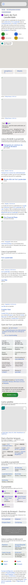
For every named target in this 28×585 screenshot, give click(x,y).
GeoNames (5, 381)
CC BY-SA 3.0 (12, 203)
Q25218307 (18, 372)
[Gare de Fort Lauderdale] (14, 86)
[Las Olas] (14, 293)
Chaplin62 (7, 304)
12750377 (4, 372)
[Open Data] (5, 378)
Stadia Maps (5, 432)
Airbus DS (11, 432)
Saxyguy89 (7, 241)
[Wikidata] (9, 386)
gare (9, 123)
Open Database (9, 574)
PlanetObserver (20, 432)
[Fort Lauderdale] (14, 264)
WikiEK (6, 170)
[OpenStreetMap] (3, 386)
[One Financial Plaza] (14, 230)
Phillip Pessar (8, 96)
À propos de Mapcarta (7, 571)
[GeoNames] (6, 386)
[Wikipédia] (14, 386)
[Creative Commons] (19, 568)
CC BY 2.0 (14, 96)
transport (15, 328)
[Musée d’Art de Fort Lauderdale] (14, 192)
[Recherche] (25, 4)
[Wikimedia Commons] (11, 386)
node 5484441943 (19, 359)
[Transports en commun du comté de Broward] (14, 159)
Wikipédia (6, 383)
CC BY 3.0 (11, 170)
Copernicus (4, 434)
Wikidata (11, 381)
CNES (15, 432)
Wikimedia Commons (19, 381)
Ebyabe (6, 203)
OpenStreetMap (19, 380)
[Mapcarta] (3, 4)
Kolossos (7, 269)
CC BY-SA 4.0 (12, 576)
